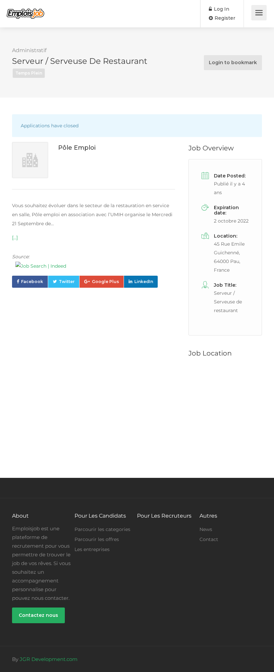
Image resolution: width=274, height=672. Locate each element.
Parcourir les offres (97, 539)
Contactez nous (38, 615)
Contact (208, 539)
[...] (15, 238)
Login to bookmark (233, 62)
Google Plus (105, 281)
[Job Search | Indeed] (93, 266)
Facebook (32, 281)
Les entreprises (92, 549)
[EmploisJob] (25, 9)
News (205, 529)
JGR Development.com (49, 659)
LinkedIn (143, 281)
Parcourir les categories (102, 529)
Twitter (67, 281)
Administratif (29, 50)
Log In (221, 9)
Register (224, 18)
